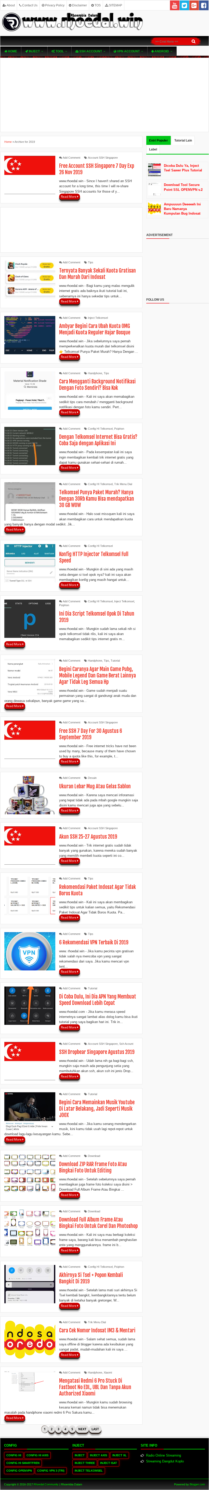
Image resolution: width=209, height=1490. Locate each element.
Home (12, 51)
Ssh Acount (126, 1043)
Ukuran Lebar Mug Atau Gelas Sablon (95, 786)
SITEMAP (115, 5)
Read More (69, 196)
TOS (97, 5)
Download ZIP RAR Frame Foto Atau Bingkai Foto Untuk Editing (93, 1167)
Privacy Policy (54, 5)
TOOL (59, 51)
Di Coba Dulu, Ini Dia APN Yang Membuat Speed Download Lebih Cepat (97, 999)
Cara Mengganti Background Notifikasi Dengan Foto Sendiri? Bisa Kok (97, 384)
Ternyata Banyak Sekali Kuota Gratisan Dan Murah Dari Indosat (97, 273)
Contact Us (29, 5)
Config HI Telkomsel (100, 428)
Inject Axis (98, 1455)
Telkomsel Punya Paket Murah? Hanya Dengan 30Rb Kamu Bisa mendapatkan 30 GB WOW (96, 498)
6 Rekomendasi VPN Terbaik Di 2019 (93, 942)
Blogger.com (197, 1484)
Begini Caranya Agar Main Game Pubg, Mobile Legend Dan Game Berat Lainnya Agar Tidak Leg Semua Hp (97, 675)
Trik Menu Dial (123, 484)
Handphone (95, 373)
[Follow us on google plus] (194, 5)
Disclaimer (79, 5)
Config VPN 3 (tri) (50, 1470)
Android (161, 51)
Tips (90, 262)
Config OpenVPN (19, 1470)
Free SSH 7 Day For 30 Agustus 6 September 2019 (90, 734)
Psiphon (119, 428)
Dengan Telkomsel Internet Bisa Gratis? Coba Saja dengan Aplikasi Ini (98, 440)
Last (95, 1429)
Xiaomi (108, 1372)
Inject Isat (108, 1462)
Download (94, 1155)
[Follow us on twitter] (184, 5)
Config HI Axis (37, 1455)
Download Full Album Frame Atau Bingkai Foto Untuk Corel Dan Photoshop (98, 1222)
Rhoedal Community (46, 1484)
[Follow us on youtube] (174, 5)
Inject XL (119, 1455)
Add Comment (71, 157)
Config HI (13, 1455)
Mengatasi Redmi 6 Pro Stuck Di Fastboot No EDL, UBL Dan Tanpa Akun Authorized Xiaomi (95, 1387)
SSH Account (90, 51)
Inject (34, 51)
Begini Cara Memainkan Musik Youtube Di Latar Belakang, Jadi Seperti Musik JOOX (97, 1108)
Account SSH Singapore (103, 157)
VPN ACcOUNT (128, 51)
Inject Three (85, 1462)
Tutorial (115, 660)
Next (82, 1429)
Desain (92, 777)
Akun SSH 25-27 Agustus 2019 (88, 837)
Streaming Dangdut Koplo (165, 1461)
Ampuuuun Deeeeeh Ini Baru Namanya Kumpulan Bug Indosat (182, 208)
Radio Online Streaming (163, 1455)
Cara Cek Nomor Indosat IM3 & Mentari (97, 1330)
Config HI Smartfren (23, 1462)
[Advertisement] (104, 95)
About (10, 5)
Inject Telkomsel (98, 317)
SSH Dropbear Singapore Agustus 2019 (97, 1052)
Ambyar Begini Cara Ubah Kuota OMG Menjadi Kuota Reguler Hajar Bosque (94, 329)
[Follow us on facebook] (203, 5)
